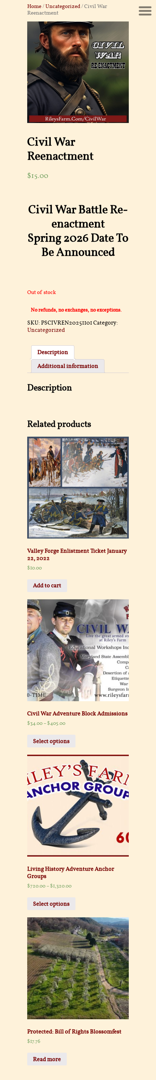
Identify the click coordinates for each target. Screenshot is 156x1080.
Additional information (67, 366)
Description (52, 352)
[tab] (52, 352)
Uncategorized (62, 6)
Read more (47, 1059)
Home (34, 6)
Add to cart (47, 585)
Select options (51, 741)
